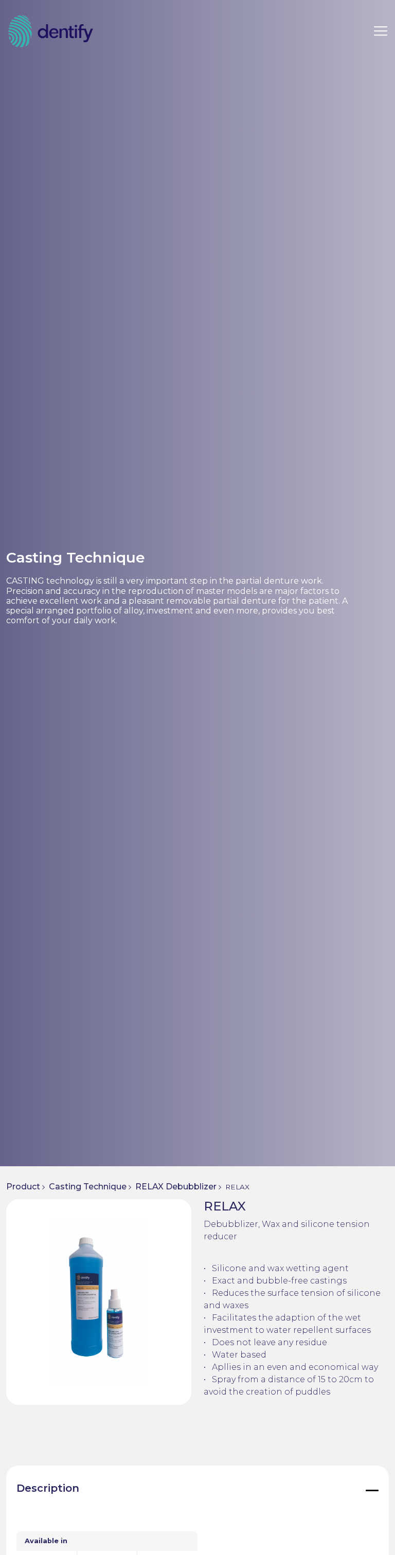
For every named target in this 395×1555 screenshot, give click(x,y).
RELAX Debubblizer (176, 1186)
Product (23, 1186)
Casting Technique (88, 1186)
